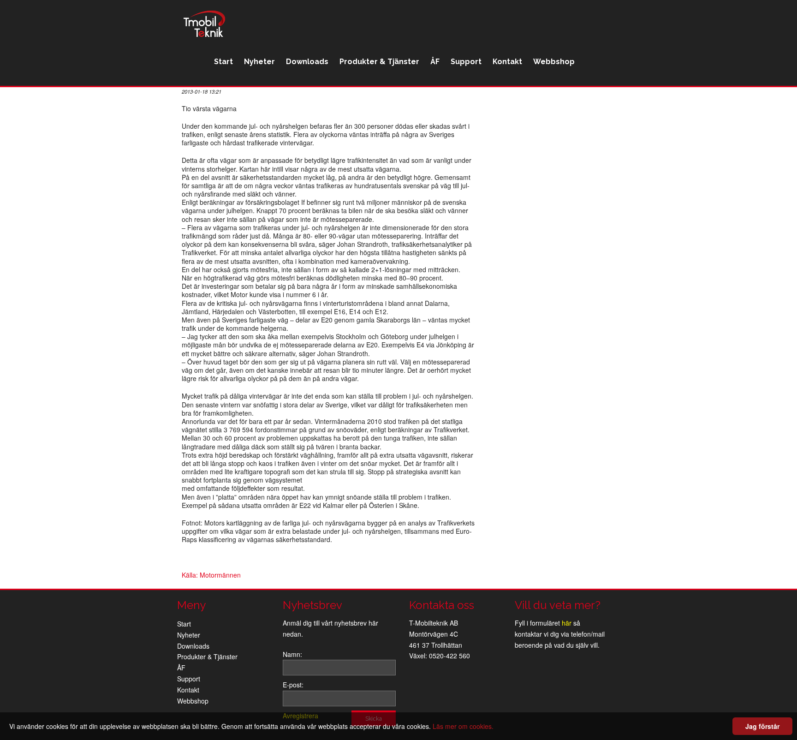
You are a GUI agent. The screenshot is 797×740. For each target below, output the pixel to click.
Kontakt (507, 61)
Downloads (307, 61)
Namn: (292, 654)
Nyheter (259, 61)
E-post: (293, 684)
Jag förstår (762, 726)
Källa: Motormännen (211, 574)
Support (466, 61)
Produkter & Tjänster (379, 61)
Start (223, 61)
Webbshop (554, 61)
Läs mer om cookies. (463, 726)
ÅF (435, 61)
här (566, 622)
